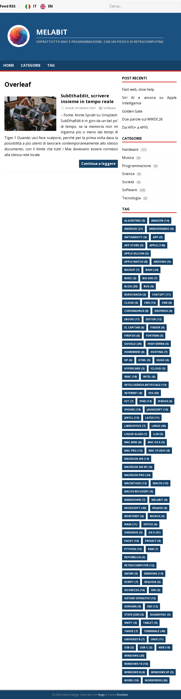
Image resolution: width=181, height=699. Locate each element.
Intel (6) (149, 377)
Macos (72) (160, 483)
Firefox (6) (132, 335)
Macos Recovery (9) (138, 491)
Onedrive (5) (133, 532)
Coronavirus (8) (136, 311)
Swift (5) (130, 623)
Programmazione (136, 165)
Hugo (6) (162, 360)
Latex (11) (152, 418)
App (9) (157, 237)
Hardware (130, 149)
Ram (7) (153, 549)
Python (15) (133, 549)
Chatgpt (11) (161, 294)
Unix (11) (157, 639)
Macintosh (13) (135, 483)
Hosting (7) (159, 352)
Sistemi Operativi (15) (140, 598)
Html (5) (144, 360)
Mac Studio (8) (159, 450)
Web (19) (164, 647)
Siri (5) (155, 590)
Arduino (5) (162, 262)
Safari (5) (131, 573)
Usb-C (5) (146, 647)
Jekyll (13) (131, 418)
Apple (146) (157, 245)
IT (35, 6)
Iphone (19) (132, 409)
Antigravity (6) (135, 237)
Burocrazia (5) (135, 294)
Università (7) (134, 639)
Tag (51, 65)
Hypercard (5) (134, 368)
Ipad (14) (146, 401)
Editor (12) (154, 319)
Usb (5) (129, 647)
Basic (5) (130, 278)
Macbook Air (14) (136, 459)
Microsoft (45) (135, 508)
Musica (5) (157, 516)
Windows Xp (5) (162, 672)
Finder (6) (157, 327)
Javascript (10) (157, 409)
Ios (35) (153, 393)
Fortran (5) (154, 335)
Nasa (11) (130, 524)
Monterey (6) (134, 516)
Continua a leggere (98, 163)
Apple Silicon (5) (136, 253)
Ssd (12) (152, 606)
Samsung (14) (153, 573)
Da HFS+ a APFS (135, 127)
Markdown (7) (134, 500)
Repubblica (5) (134, 557)
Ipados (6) (165, 401)
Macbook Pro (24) (137, 475)
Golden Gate (132, 111)
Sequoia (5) (152, 582)
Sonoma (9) (132, 606)
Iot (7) (128, 401)
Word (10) (131, 680)
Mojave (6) (159, 508)
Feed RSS (7, 6)
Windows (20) (134, 656)
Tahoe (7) (131, 631)
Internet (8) (133, 393)
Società (128, 181)
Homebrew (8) (134, 352)
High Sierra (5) (158, 344)
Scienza (128, 173)
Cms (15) (150, 303)
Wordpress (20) (156, 680)
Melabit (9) (159, 500)
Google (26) (132, 344)
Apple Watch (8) (135, 262)
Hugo (101, 695)
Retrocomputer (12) (139, 565)
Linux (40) (159, 426)
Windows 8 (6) (134, 672)
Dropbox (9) (163, 311)
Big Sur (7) (149, 278)
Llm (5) (158, 434)
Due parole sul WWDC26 (142, 119)
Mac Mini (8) (132, 442)
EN (50, 6)
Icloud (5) (158, 368)
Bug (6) (149, 286)
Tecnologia (131, 198)
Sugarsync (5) (160, 614)
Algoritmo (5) (134, 220)
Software (110, 108)
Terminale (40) (154, 631)
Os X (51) (154, 532)
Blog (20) (131, 286)
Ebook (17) (132, 319)
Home (8, 65)
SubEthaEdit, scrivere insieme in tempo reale (87, 98)
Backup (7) (131, 270)
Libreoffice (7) (134, 426)
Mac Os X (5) (156, 442)
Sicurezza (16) (134, 590)
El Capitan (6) (134, 327)
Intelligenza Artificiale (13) (145, 385)
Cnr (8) (167, 303)
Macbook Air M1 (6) (138, 467)
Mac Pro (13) (133, 450)
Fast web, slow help (138, 89)
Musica (128, 157)
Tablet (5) (150, 623)
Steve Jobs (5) (134, 614)
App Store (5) (133, 245)
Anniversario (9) (161, 229)
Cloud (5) (131, 303)
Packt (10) (131, 541)
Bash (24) (151, 270)
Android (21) (133, 229)
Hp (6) (128, 360)
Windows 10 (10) (136, 664)
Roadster (122, 695)
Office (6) (150, 524)
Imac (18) (130, 377)
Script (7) (131, 582)
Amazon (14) (160, 220)
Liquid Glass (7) (135, 434)
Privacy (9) (153, 541)
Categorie (30, 65)
